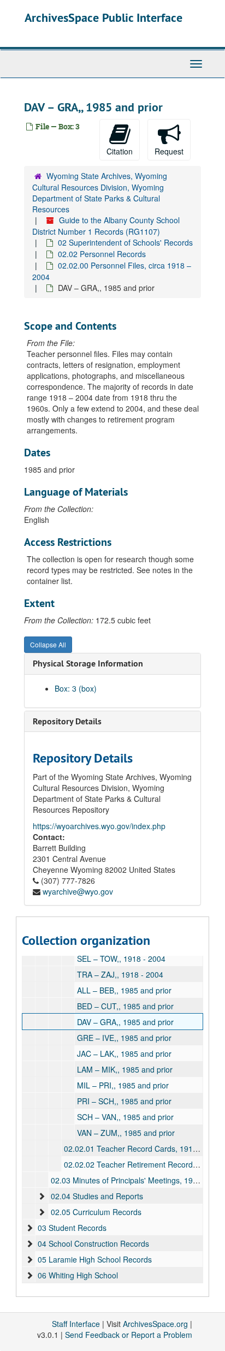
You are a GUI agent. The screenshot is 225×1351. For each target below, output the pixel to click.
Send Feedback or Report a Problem (128, 1334)
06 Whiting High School (78, 1275)
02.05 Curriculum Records (96, 1211)
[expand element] (41, 1196)
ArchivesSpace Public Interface (103, 17)
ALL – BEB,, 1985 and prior (124, 990)
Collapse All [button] (48, 644)
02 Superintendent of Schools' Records (125, 242)
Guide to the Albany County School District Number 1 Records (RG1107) (106, 226)
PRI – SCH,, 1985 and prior (124, 1101)
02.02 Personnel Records (102, 253)
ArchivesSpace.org (155, 1323)
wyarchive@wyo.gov (78, 891)
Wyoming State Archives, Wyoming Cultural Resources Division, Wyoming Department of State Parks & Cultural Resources (99, 192)
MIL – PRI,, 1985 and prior (123, 1085)
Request (169, 151)
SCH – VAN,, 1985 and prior (125, 1116)
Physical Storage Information (88, 663)
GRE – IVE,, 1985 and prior (124, 1037)
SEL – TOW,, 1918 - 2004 (121, 958)
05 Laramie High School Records (95, 1259)
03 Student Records (72, 1227)
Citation (119, 151)
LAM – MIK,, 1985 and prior (125, 1069)
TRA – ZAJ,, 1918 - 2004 (120, 974)
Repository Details (67, 721)
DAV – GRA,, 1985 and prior (125, 1021)
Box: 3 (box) (76, 688)
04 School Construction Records (93, 1243)
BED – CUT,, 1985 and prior (125, 1006)
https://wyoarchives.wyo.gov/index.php (99, 825)
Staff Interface (76, 1323)
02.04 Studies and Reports (97, 1196)
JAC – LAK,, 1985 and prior (124, 1053)
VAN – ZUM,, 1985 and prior (126, 1132)
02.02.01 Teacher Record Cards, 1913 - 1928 (143, 1148)
